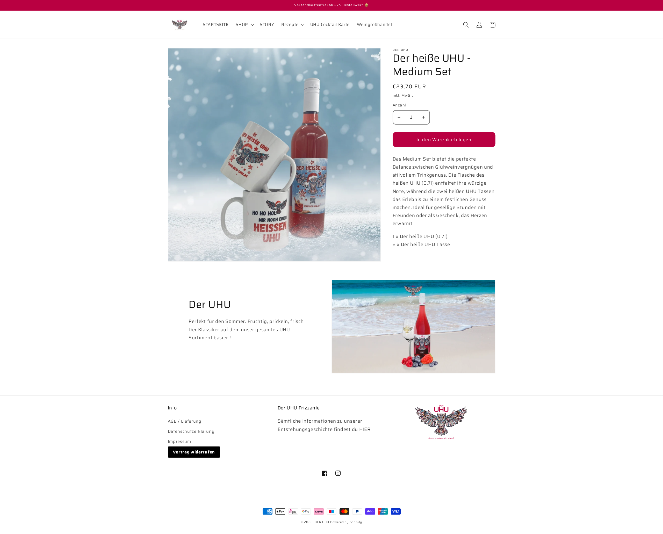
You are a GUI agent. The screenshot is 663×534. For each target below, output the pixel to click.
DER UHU (322, 522)
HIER (365, 429)
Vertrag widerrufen (194, 452)
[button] (244, 24)
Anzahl (399, 105)
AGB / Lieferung (184, 421)
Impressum (179, 441)
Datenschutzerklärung (191, 431)
